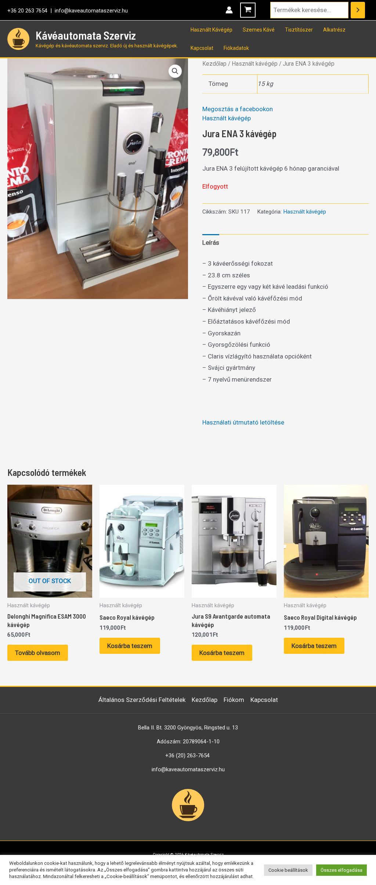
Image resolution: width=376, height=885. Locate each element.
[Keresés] (358, 10)
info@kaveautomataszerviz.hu (91, 10)
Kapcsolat (202, 48)
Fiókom (234, 699)
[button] (175, 71)
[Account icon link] (229, 10)
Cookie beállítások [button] (288, 870)
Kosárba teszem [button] (129, 645)
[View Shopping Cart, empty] (248, 10)
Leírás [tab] (210, 242)
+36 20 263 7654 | (31, 10)
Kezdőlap (214, 63)
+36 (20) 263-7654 (187, 755)
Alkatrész (334, 30)
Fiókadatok (236, 48)
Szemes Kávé (259, 30)
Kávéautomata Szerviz (86, 35)
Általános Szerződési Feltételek (141, 699)
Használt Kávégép (211, 30)
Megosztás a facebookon (237, 109)
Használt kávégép (255, 63)
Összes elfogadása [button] (341, 870)
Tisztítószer (299, 30)
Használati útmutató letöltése (243, 422)
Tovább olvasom (37, 652)
